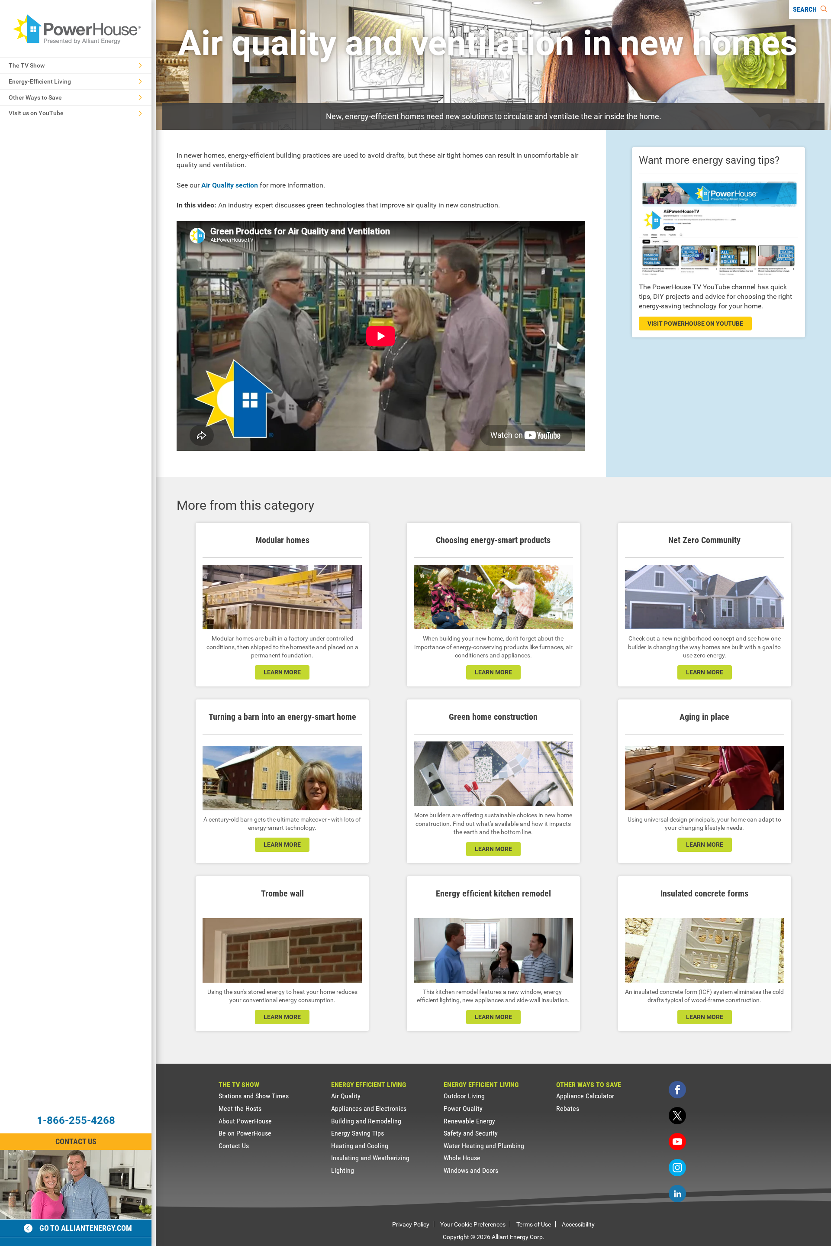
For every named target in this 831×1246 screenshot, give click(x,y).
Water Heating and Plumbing (484, 1146)
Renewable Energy (469, 1121)
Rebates (567, 1108)
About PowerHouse (245, 1121)
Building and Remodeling (366, 1121)
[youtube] (677, 1141)
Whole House (462, 1158)
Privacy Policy (410, 1224)
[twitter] (677, 1115)
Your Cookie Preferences (473, 1224)
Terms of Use (533, 1224)
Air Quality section (229, 185)
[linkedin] (677, 1193)
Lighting (342, 1170)
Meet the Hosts (240, 1108)
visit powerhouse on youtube (695, 323)
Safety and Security (471, 1133)
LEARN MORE (704, 672)
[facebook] (677, 1089)
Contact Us (76, 1141)
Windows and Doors (471, 1170)
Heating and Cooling (359, 1146)
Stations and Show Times (254, 1096)
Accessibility (578, 1224)
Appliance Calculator (585, 1096)
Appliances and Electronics (368, 1108)
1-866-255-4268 (76, 1120)
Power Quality (463, 1108)
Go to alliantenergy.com (85, 1228)
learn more (282, 672)
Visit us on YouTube (36, 113)
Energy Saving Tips (357, 1133)
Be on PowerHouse (245, 1133)
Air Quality (346, 1096)
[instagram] (677, 1167)
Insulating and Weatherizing (370, 1158)
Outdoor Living (464, 1096)
